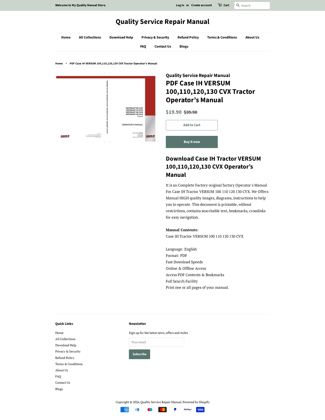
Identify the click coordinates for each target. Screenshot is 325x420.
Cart (226, 5)
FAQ (143, 46)
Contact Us (163, 46)
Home (66, 37)
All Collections (90, 37)
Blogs (184, 46)
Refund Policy (188, 37)
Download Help (121, 37)
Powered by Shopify (196, 402)
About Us (252, 37)
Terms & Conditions (222, 37)
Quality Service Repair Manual (162, 21)
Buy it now (192, 141)
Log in (180, 5)
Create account (201, 5)
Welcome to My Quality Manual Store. (80, 5)
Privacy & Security (155, 37)
